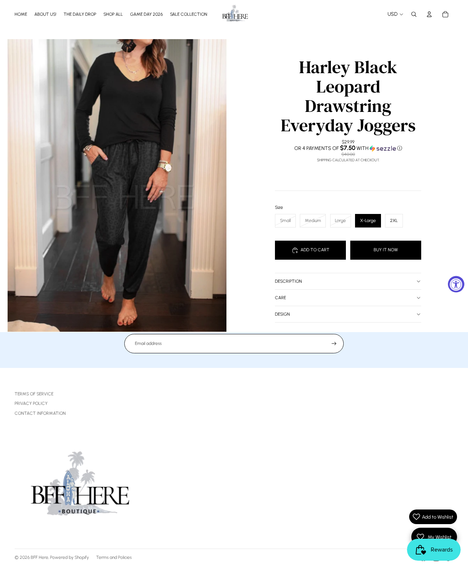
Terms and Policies (114, 557)
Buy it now (386, 249)
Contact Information (40, 413)
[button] (348, 148)
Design (282, 314)
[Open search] (414, 14)
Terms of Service (34, 393)
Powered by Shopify (69, 557)
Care (280, 297)
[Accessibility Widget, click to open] (456, 284)
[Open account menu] (429, 14)
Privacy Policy (31, 403)
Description (288, 281)
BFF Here (39, 557)
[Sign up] (334, 343)
